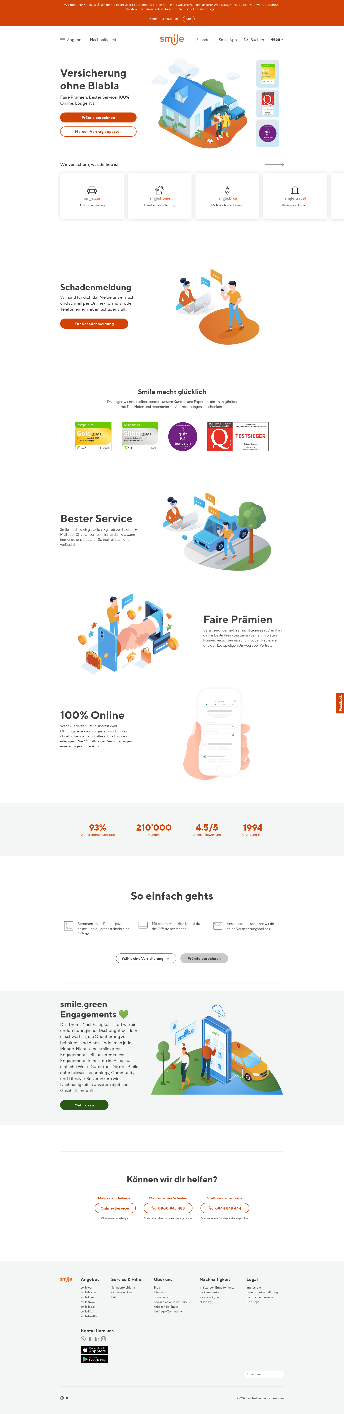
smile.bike (87, 1297)
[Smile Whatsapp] (83, 1339)
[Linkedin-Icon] (96, 1339)
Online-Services (121, 1292)
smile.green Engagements (216, 1287)
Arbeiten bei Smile (166, 1306)
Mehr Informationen (163, 19)
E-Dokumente (209, 1292)
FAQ (114, 1297)
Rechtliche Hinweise (259, 1297)
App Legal (253, 1302)
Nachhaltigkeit (103, 39)
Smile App (228, 39)
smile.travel (88, 1302)
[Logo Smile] (172, 40)
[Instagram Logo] (103, 1339)
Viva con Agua (209, 1297)
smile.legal (88, 1306)
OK (188, 19)
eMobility (205, 1302)
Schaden (204, 39)
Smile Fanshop (163, 1297)
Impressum (253, 1287)
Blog (157, 1287)
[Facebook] (90, 1339)
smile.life (86, 1311)
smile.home (88, 1292)
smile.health (89, 1316)
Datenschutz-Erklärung (262, 1292)
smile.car (86, 1287)
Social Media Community (170, 1302)
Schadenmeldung (123, 1287)
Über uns (160, 1292)
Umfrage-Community (168, 1311)
